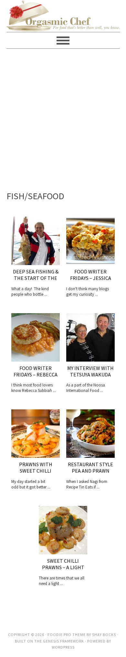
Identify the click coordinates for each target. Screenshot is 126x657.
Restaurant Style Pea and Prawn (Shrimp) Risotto (90, 470)
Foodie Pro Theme (66, 634)
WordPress (63, 647)
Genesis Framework (63, 641)
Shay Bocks (104, 634)
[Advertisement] (63, 118)
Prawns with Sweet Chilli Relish (35, 470)
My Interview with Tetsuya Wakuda (90, 371)
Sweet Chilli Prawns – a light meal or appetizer (63, 567)
